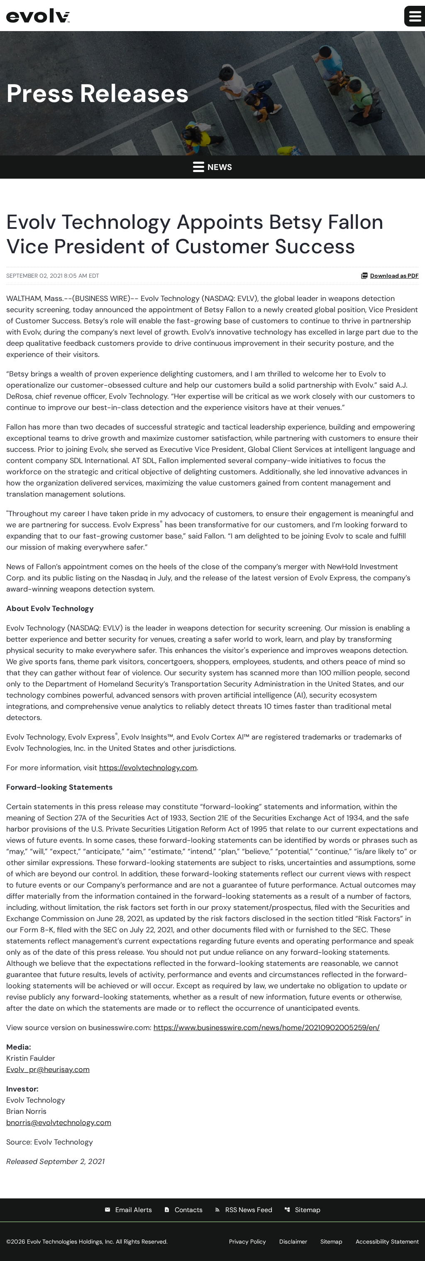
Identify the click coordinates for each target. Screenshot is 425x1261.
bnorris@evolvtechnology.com (58, 1123)
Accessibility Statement (387, 1241)
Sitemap (302, 1209)
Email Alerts (128, 1209)
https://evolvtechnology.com (148, 768)
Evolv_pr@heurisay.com (48, 1069)
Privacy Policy (247, 1241)
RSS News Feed (243, 1209)
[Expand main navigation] (414, 16)
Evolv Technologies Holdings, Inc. (70, 1241)
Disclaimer (293, 1241)
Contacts (183, 1209)
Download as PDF (394, 275)
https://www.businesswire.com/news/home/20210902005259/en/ (267, 1028)
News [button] (218, 167)
